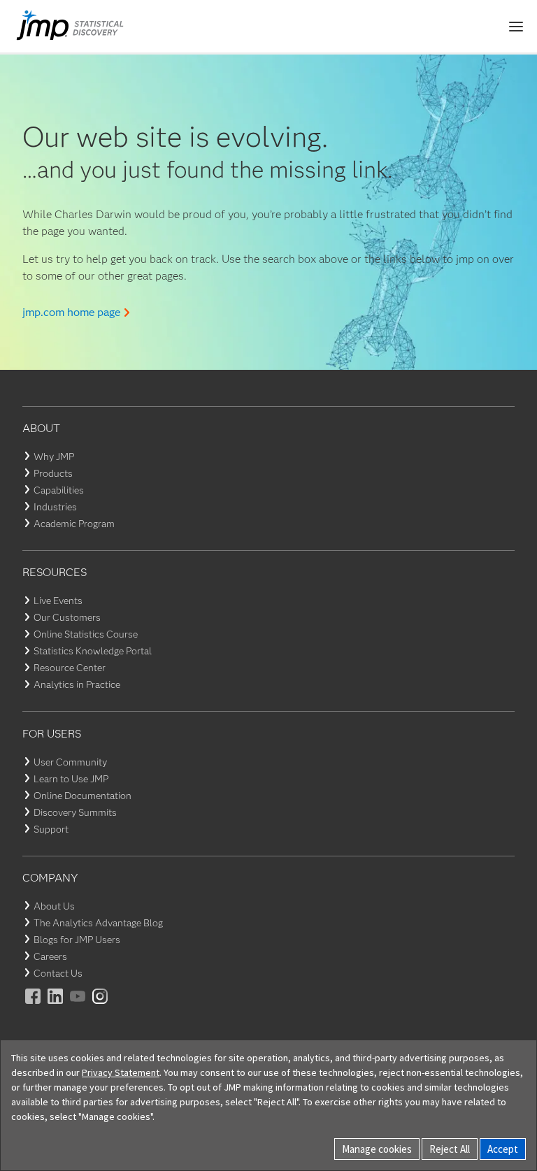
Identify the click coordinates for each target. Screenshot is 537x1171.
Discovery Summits (75, 812)
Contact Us (58, 973)
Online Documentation (82, 795)
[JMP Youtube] (78, 1005)
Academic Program (74, 523)
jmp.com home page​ (71, 312)
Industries (55, 507)
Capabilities (59, 490)
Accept (502, 1149)
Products (53, 473)
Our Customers (67, 617)
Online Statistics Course (86, 634)
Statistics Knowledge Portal (93, 651)
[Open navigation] (516, 26)
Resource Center (70, 667)
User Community (70, 762)
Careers (50, 956)
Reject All (449, 1149)
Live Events (58, 600)
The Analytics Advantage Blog (98, 923)
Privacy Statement (120, 1072)
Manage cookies (377, 1149)
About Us (54, 906)
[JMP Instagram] (101, 1005)
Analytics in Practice (77, 684)
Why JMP (54, 456)
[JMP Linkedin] (56, 1005)
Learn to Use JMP (71, 779)
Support (51, 829)
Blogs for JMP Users (77, 939)
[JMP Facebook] (33, 1005)
